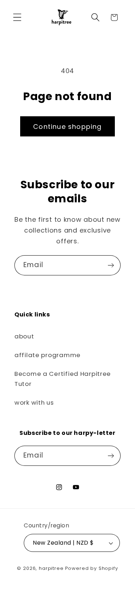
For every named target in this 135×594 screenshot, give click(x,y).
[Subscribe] (110, 265)
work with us (34, 402)
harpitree (51, 568)
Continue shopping (67, 126)
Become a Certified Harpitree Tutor (62, 378)
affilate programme (47, 355)
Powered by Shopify (91, 568)
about (24, 336)
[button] (17, 17)
